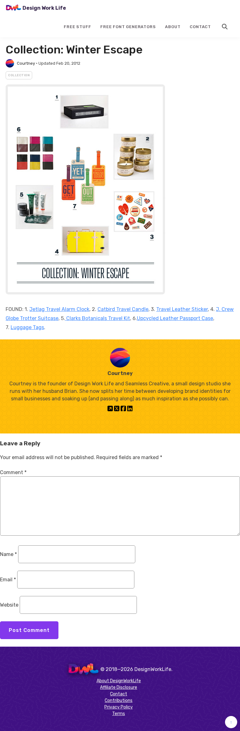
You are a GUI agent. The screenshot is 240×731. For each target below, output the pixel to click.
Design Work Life (44, 8)
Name (8, 554)
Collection (19, 75)
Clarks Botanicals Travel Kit (97, 318)
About (172, 26)
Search (225, 26)
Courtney (26, 63)
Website (9, 605)
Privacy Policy (118, 707)
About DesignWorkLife (119, 680)
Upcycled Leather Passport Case (175, 318)
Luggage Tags (27, 327)
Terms (118, 713)
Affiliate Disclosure (118, 687)
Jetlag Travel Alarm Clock (59, 309)
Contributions (118, 700)
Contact (200, 26)
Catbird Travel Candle (123, 309)
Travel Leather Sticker (182, 309)
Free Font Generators (128, 26)
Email (8, 580)
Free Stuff (77, 26)
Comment (13, 472)
